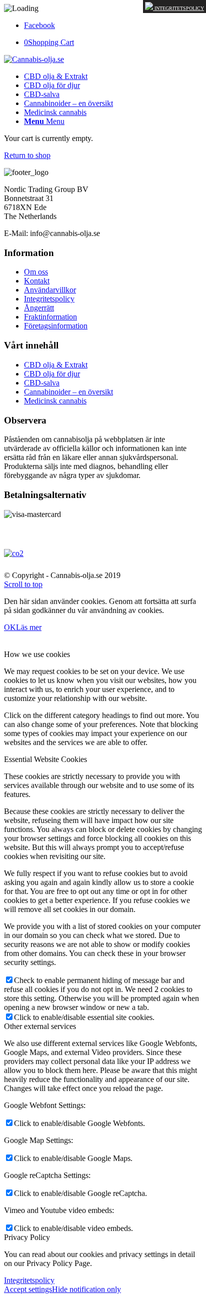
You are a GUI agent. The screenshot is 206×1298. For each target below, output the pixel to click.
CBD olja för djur (52, 374)
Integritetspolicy (178, 8)
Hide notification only (86, 1289)
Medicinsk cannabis (55, 400)
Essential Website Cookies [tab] (45, 759)
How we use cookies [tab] (37, 654)
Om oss (36, 272)
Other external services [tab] (40, 1026)
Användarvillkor (50, 290)
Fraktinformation (50, 316)
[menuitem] (56, 76)
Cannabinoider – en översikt (68, 392)
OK (10, 627)
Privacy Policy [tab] (27, 1237)
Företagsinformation (56, 326)
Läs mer (29, 627)
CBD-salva (42, 382)
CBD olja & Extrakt (56, 364)
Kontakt (37, 280)
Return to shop (27, 155)
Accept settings (28, 1289)
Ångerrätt (39, 308)
